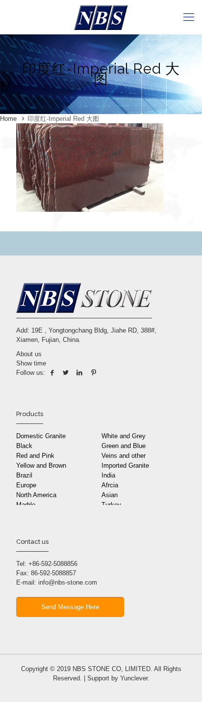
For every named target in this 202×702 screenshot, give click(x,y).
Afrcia (109, 485)
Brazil (24, 475)
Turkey (111, 504)
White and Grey (123, 436)
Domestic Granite (41, 436)
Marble (25, 504)
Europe (26, 485)
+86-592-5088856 (52, 563)
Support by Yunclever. (118, 678)
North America (36, 495)
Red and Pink (35, 455)
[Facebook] (52, 372)
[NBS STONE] (101, 17)
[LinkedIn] (79, 372)
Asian (109, 495)
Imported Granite (125, 465)
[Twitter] (65, 372)
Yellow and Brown (41, 465)
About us (29, 354)
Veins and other (123, 455)
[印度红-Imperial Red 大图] (89, 209)
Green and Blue (123, 445)
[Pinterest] (93, 372)
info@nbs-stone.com (67, 582)
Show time (31, 363)
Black (24, 445)
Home (8, 118)
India (108, 475)
